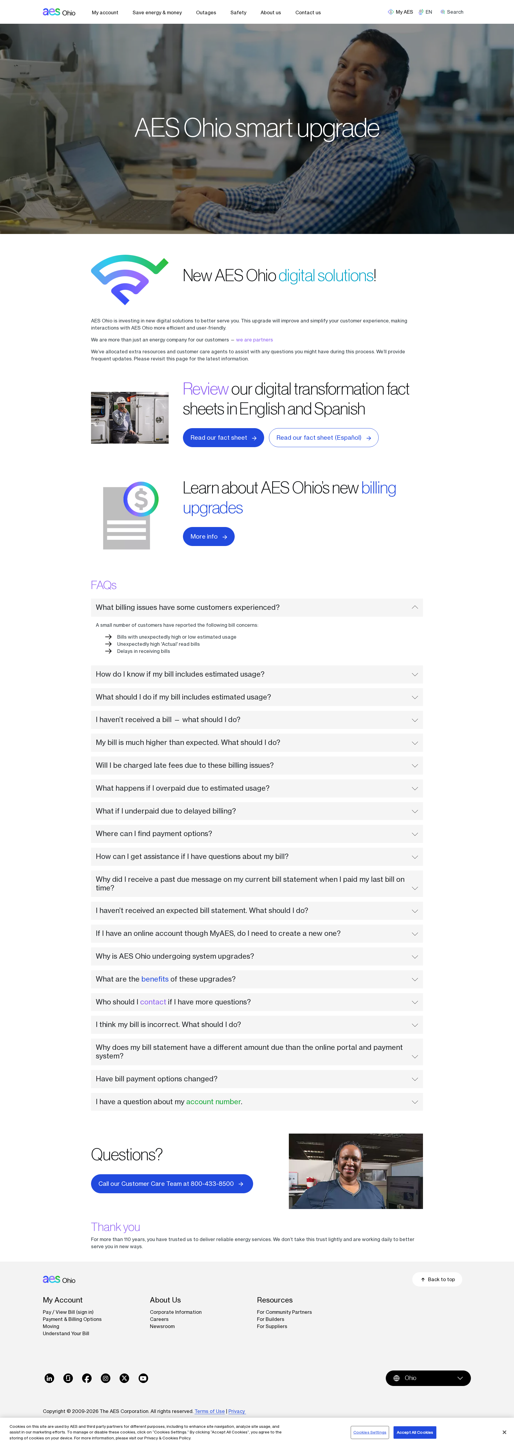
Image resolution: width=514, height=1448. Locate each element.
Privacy (237, 1411)
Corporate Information (176, 1312)
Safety (238, 12)
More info (204, 536)
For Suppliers (272, 1326)
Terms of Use (210, 1411)
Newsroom (162, 1326)
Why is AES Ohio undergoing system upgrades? (175, 956)
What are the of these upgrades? (166, 979)
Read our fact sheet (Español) (319, 437)
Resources (275, 1300)
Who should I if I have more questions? (173, 1002)
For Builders (270, 1319)
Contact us (308, 12)
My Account (63, 1300)
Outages (206, 12)
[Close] (504, 1432)
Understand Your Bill (66, 1333)
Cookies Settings (369, 1432)
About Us (165, 1300)
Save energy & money (157, 12)
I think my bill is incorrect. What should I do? (168, 1024)
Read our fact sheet (218, 437)
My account (105, 12)
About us (271, 12)
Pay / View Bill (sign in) (68, 1312)
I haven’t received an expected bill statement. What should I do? (202, 910)
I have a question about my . (169, 1101)
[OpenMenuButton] (403, 12)
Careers (159, 1319)
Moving (51, 1326)
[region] (257, 1433)
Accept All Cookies (415, 1432)
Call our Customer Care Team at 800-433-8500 (166, 1183)
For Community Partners (284, 1312)
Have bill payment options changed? (156, 1078)
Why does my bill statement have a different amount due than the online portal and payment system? (249, 1051)
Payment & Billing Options (72, 1319)
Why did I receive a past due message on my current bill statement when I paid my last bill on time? (250, 883)
